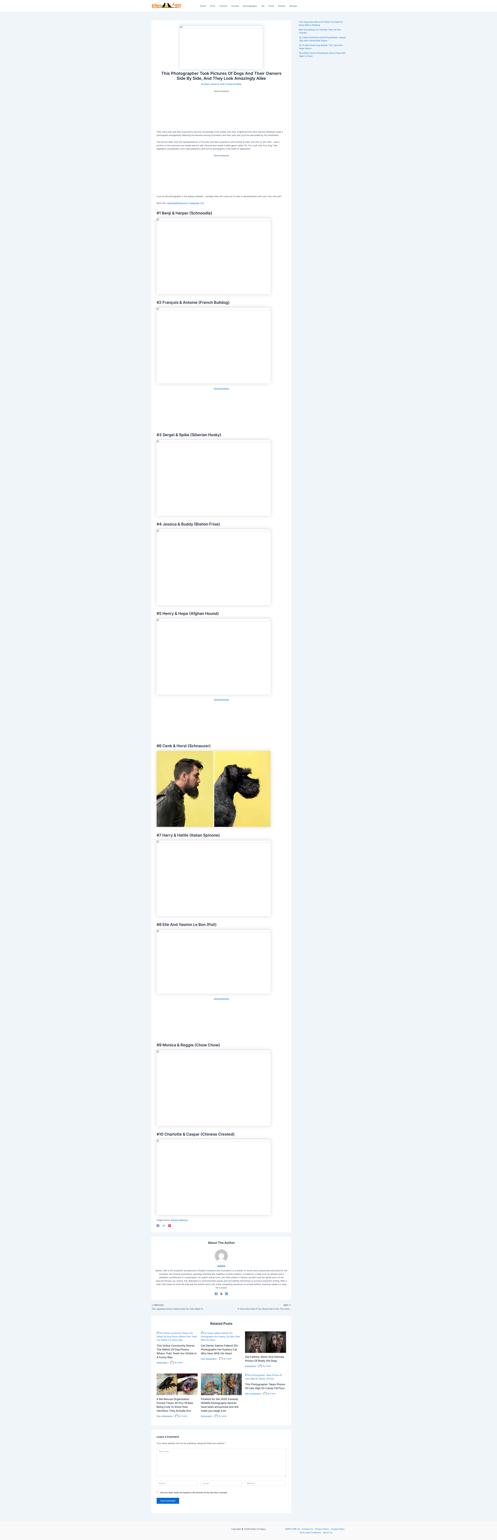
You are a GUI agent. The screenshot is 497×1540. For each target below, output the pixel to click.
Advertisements (221, 388)
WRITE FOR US (292, 1529)
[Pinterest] (169, 1225)
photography (162, 1362)
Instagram (194, 203)
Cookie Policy (338, 1529)
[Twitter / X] (221, 1293)
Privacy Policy (322, 1529)
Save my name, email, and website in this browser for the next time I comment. (194, 1492)
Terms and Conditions (310, 1532)
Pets (203, 1359)
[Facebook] (158, 1225)
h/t (202, 203)
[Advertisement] (221, 111)
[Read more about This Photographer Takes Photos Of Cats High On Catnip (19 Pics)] (265, 1376)
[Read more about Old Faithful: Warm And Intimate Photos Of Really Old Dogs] (265, 1342)
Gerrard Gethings (179, 1220)
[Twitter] (163, 1225)
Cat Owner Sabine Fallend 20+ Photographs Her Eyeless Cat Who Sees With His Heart (220, 1349)
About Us (327, 1532)
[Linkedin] (226, 1293)
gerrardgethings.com (177, 203)
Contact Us (307, 1529)
